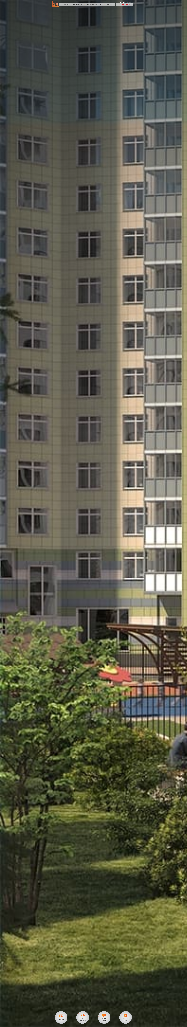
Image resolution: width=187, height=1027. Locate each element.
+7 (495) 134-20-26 (124, 2)
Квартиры (66, 4)
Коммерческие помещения (94, 4)
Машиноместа (77, 4)
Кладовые (109, 4)
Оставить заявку (124, 4)
